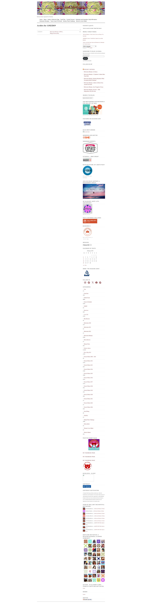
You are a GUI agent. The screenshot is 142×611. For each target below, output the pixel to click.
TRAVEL (86, 415)
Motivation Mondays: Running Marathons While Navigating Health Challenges (94, 79)
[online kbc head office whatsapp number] (102, 571)
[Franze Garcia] (85, 554)
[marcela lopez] (93, 580)
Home (41, 19)
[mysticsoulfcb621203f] (89, 550)
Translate (90, 47)
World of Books (87, 432)
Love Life (86, 314)
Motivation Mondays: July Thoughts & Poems (93, 87)
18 (83, 261)
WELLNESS (86, 424)
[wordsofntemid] (93, 541)
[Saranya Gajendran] (102, 575)
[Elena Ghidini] (85, 541)
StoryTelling (86, 411)
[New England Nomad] (98, 567)
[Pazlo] (85, 580)
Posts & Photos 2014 (88, 369)
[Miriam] (89, 575)
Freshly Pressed (71, 19)
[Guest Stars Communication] (93, 550)
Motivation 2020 (87, 323)
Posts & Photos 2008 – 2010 (90, 356)
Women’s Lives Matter (81, 21)
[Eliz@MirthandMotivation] (85, 575)
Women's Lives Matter (88, 428)
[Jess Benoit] (102, 545)
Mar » (86, 265)
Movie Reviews (87, 339)
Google (84, 588)
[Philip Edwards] (93, 575)
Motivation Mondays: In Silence (90, 71)
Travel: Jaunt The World (56, 21)
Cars (85, 289)
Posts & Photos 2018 (88, 386)
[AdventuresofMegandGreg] (89, 563)
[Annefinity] (85, 550)
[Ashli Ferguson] (85, 563)
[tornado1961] (98, 580)
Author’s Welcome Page (53, 19)
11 (83, 259)
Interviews (86, 310)
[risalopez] (93, 567)
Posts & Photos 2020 (88, 394)
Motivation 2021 (87, 327)
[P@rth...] (98, 541)
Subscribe (85, 58)
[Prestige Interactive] (98, 545)
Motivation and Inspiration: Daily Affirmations (86, 19)
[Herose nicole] (85, 571)
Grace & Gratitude (88, 302)
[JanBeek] (85, 567)
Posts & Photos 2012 (88, 361)
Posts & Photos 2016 (88, 377)
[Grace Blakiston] (93, 558)
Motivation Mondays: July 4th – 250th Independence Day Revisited (92, 90)
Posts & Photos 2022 (88, 403)
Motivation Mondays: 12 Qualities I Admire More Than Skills (94, 75)
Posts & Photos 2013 (88, 365)
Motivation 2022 (87, 331)
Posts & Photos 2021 (88, 398)
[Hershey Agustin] (102, 554)
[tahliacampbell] (102, 550)
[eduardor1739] (89, 541)
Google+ (84, 594)
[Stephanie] (102, 541)
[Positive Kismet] (93, 449)
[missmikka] (89, 567)
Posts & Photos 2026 (88, 407)
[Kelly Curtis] (89, 554)
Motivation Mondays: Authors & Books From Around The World (93, 83)
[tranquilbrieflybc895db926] (85, 545)
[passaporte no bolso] (98, 571)
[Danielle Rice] (85, 558)
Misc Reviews (87, 318)
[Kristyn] (89, 558)
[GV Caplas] (89, 545)
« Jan (83, 265)
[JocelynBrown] (93, 554)
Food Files (62, 19)
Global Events (87, 297)
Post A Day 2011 (87, 352)
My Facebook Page (89, 452)
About (45, 19)
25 (83, 263)
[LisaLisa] (93, 563)
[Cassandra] (98, 563)
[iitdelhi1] (93, 571)
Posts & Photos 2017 (88, 382)
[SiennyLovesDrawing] (98, 554)
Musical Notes (87, 344)
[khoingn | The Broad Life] (89, 571)
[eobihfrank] (98, 558)
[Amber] (102, 558)
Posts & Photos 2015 (88, 373)
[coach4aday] (98, 550)
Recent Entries (89, 69)
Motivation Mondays (44, 21)
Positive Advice (87, 348)
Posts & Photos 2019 (88, 390)
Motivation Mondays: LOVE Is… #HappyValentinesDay (59, 32)
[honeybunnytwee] (98, 575)
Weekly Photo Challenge (69, 21)
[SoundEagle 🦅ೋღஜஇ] (102, 563)
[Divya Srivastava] (89, 580)
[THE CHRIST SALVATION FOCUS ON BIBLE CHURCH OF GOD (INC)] (102, 567)
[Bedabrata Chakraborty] (102, 580)
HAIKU (85, 306)
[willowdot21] (93, 545)
